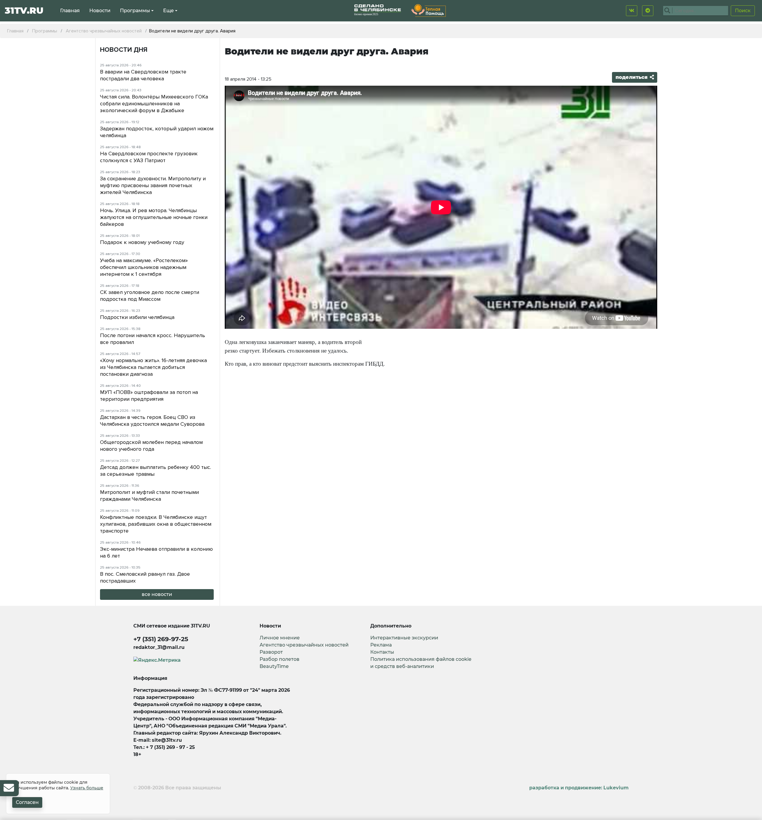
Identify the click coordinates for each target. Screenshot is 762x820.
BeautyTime (274, 666)
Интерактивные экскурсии (404, 638)
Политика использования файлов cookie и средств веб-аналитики (420, 662)
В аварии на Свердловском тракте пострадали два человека (143, 75)
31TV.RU (24, 10)
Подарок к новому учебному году (142, 242)
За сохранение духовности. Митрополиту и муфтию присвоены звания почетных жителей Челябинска (153, 185)
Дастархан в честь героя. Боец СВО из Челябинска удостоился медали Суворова (152, 420)
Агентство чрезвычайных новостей (304, 645)
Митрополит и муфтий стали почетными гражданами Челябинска (149, 495)
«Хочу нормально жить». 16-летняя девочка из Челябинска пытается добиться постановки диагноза (153, 367)
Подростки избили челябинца (137, 317)
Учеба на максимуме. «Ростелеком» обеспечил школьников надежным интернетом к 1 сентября (144, 267)
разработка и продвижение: (579, 788)
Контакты (382, 652)
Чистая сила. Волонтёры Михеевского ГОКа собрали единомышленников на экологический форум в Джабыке (154, 103)
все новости (157, 594)
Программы (135, 10)
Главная (70, 10)
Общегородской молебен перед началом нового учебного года (151, 445)
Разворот (271, 652)
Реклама (381, 645)
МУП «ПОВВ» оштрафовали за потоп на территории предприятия (149, 395)
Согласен (27, 802)
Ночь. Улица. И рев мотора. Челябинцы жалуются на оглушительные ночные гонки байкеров (153, 217)
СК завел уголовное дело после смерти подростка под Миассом (149, 295)
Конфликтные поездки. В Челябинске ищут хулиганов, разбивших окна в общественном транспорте (155, 524)
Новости (99, 10)
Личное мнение (280, 638)
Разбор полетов (279, 659)
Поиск (743, 10)
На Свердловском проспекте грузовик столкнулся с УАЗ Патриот (149, 157)
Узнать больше (86, 788)
